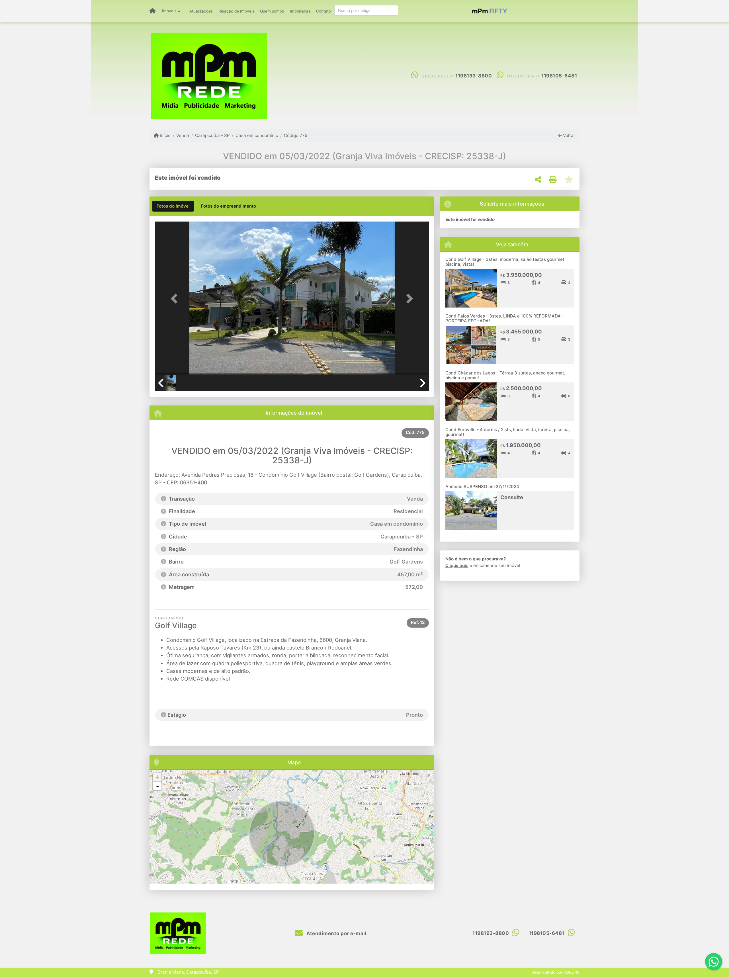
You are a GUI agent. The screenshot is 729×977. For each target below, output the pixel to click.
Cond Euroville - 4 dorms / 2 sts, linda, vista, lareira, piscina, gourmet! (507, 432)
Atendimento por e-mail (335, 933)
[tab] (173, 206)
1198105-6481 (559, 76)
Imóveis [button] (169, 11)
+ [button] (157, 777)
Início (165, 135)
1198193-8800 (473, 76)
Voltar (568, 135)
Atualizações (201, 11)
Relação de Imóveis (236, 11)
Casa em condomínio (257, 135)
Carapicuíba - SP (212, 135)
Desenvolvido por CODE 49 (555, 972)
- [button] (157, 786)
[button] (175, 299)
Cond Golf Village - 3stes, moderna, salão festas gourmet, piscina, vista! (505, 262)
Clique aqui (456, 565)
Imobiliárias (300, 11)
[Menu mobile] (152, 11)
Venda (182, 135)
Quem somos (272, 11)
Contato (323, 11)
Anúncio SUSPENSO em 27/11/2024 (482, 486)
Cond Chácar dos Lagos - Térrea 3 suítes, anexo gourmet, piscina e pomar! (505, 375)
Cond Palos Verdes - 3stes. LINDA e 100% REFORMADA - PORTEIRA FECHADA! (504, 318)
